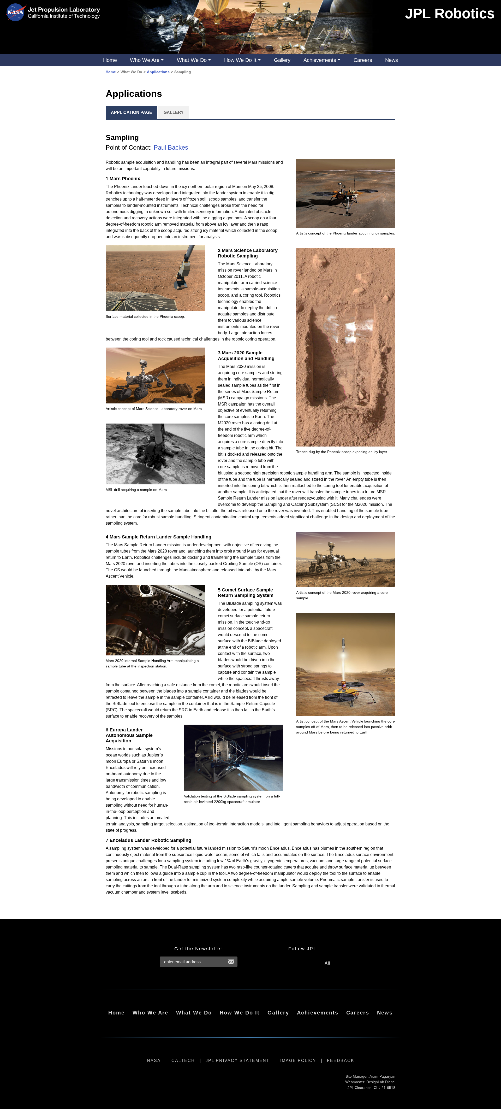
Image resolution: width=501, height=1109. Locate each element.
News (391, 60)
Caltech (183, 1060)
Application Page (131, 112)
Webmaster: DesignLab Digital (370, 1082)
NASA (154, 1060)
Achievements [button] (319, 60)
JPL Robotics (450, 13)
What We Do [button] (192, 60)
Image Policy (298, 1060)
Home (110, 60)
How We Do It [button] (240, 60)
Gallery (282, 60)
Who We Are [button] (144, 60)
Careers (363, 60)
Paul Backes (171, 147)
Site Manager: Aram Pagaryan (370, 1076)
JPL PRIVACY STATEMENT (238, 1060)
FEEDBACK (340, 1060)
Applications (158, 72)
